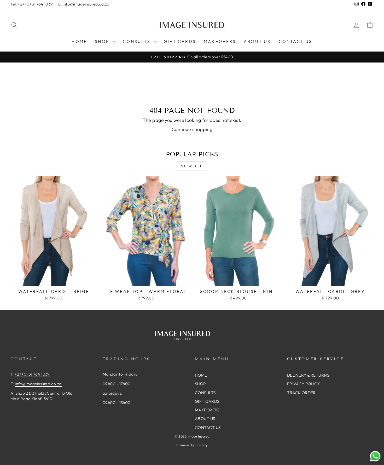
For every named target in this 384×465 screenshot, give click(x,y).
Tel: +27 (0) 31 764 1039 (31, 4)
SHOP (103, 41)
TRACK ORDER (301, 392)
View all (192, 166)
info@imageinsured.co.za (38, 383)
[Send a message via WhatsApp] (375, 456)
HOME (79, 41)
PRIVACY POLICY (303, 383)
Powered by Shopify (191, 445)
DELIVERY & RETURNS (308, 375)
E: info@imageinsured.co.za (83, 4)
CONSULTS (137, 41)
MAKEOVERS (220, 41)
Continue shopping (192, 129)
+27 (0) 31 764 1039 (32, 374)
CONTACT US (295, 41)
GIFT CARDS (180, 41)
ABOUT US (257, 41)
